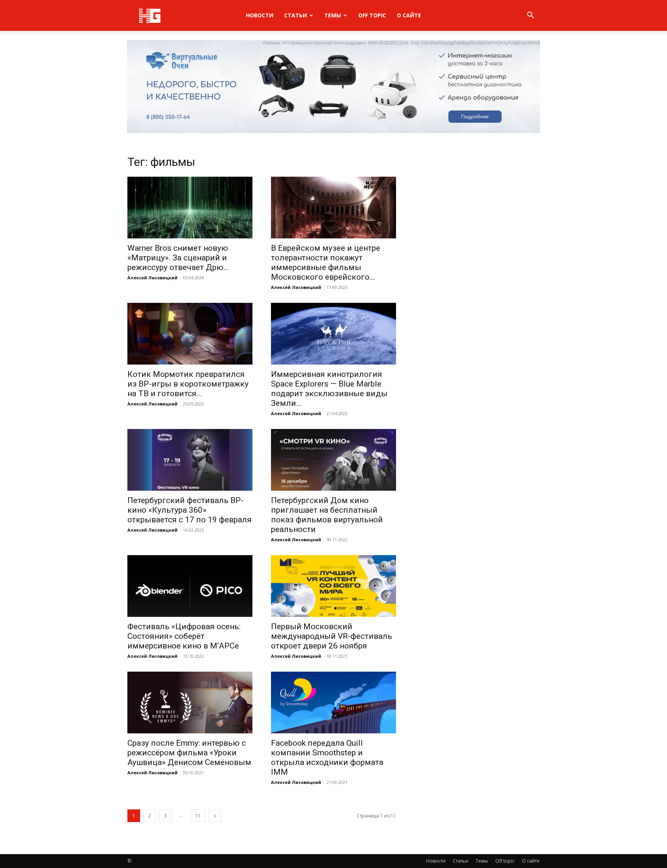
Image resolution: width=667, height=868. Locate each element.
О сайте (409, 15)
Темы (332, 15)
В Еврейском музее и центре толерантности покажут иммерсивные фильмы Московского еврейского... (325, 262)
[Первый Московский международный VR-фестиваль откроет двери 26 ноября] (333, 586)
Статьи (295, 15)
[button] (530, 16)
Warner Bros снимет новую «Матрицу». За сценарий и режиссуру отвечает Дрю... (178, 257)
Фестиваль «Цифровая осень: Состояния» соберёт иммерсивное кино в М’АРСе (183, 636)
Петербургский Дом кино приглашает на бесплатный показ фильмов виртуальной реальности (327, 515)
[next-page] (215, 815)
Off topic (372, 15)
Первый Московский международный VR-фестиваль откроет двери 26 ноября (331, 636)
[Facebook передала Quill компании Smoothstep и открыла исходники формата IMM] (333, 702)
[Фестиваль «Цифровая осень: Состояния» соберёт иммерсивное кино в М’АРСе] (189, 586)
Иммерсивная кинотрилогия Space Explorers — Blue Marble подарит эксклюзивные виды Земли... (329, 389)
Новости (259, 15)
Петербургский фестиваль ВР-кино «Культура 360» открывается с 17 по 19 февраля (189, 510)
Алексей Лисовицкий (152, 277)
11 (198, 815)
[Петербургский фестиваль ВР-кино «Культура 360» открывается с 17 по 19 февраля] (189, 460)
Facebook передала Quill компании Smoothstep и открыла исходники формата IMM (327, 757)
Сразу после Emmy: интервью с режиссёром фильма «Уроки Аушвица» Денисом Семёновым (189, 752)
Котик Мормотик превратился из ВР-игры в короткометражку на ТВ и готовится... (188, 384)
